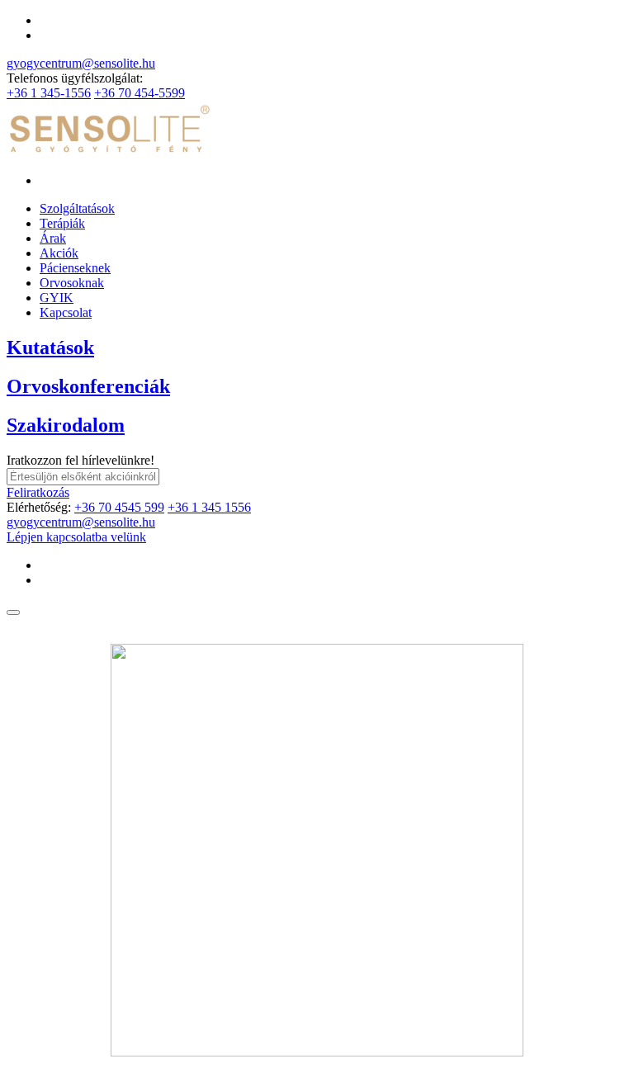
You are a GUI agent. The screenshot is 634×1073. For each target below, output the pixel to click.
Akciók (59, 253)
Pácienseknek (75, 268)
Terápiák (62, 223)
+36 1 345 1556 (209, 507)
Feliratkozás (38, 492)
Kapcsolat (66, 312)
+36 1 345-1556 (49, 93)
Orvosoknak (72, 283)
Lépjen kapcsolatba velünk (76, 537)
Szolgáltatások (77, 208)
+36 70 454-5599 (139, 93)
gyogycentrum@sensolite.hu (81, 63)
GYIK (56, 298)
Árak (53, 238)
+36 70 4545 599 (119, 507)
